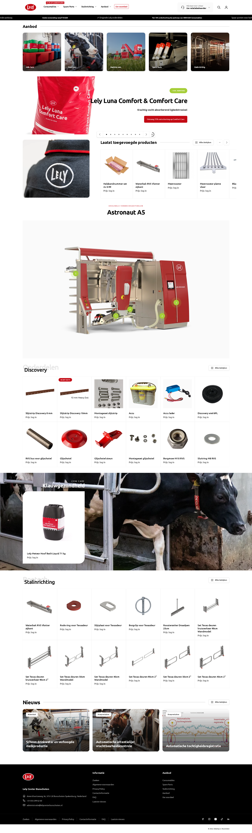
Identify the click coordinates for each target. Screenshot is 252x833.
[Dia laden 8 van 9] (135, 134)
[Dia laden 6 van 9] (127, 134)
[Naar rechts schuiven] (226, 142)
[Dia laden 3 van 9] (115, 134)
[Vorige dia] (100, 134)
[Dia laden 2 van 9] (111, 134)
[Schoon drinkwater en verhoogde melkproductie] (56, 730)
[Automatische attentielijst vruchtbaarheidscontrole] (126, 730)
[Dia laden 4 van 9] (119, 134)
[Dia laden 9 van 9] (140, 134)
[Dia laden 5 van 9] (123, 134)
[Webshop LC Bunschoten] (28, 781)
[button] (51, 6)
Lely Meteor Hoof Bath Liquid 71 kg (46, 553)
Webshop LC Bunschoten (221, 829)
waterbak (32, 714)
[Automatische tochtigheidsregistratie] (195, 730)
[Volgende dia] (146, 134)
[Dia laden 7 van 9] (131, 134)
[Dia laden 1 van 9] (106, 134)
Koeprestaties (103, 714)
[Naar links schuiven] (219, 142)
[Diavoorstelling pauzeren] (152, 134)
